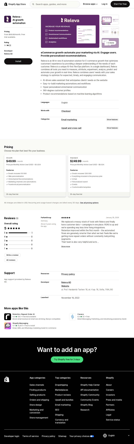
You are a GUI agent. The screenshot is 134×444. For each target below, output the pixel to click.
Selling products (37, 395)
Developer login (11, 436)
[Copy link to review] (53, 218)
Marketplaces (61, 390)
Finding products (38, 390)
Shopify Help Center (90, 385)
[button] (34, 316)
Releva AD (8, 54)
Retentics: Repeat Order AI (24, 314)
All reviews (10, 260)
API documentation (89, 390)
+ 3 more (110, 43)
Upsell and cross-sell (71, 128)
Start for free (120, 4)
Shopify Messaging (20, 323)
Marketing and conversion (36, 411)
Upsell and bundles (64, 400)
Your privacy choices (79, 436)
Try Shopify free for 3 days (67, 359)
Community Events (89, 400)
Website (65, 286)
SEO (57, 410)
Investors (110, 395)
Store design (36, 405)
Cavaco (80, 314)
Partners (110, 405)
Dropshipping (61, 385)
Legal (108, 415)
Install (18, 61)
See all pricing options (89, 203)
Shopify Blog (86, 405)
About (109, 385)
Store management (39, 417)
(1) (10, 45)
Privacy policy (68, 274)
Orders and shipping (39, 400)
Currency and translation (61, 421)
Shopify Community (89, 395)
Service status (113, 420)
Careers (110, 390)
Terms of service (30, 436)
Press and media (114, 400)
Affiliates (110, 410)
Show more (65, 247)
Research (84, 410)
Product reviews (63, 395)
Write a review (12, 255)
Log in (104, 4)
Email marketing (69, 119)
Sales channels (37, 385)
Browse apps (89, 4)
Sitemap (62, 436)
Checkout (66, 111)
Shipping (59, 415)
